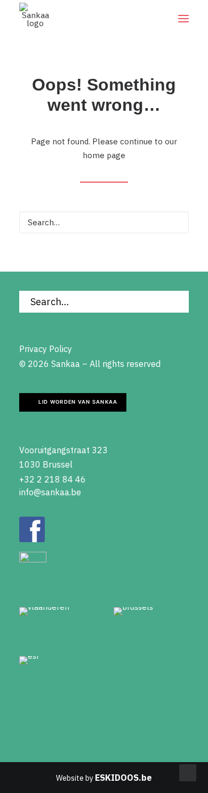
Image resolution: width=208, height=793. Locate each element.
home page (104, 155)
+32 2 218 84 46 (52, 479)
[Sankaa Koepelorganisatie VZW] (35, 19)
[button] (183, 18)
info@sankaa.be (50, 492)
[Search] (104, 222)
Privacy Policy (45, 349)
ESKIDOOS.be (123, 777)
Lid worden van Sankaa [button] (77, 402)
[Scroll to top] (187, 772)
